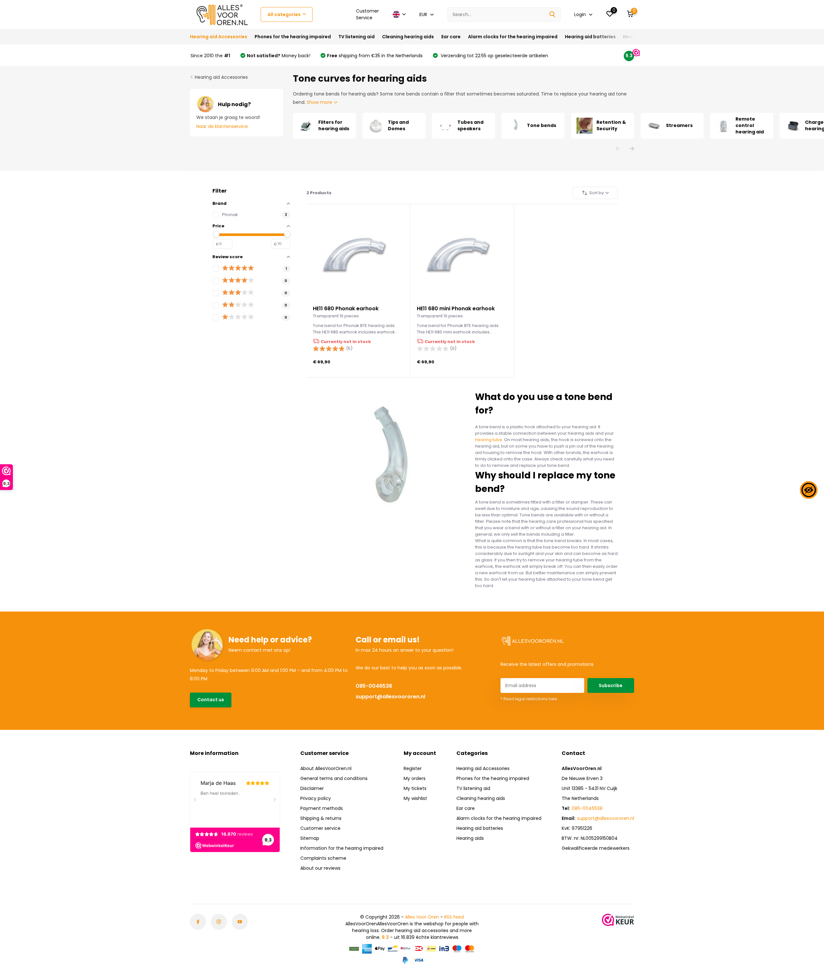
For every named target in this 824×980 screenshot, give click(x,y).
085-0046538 (374, 686)
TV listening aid (356, 36)
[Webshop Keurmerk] (618, 920)
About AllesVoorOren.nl (325, 768)
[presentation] (617, 149)
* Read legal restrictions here (529, 699)
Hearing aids (470, 838)
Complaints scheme (323, 858)
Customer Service (367, 14)
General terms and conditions (334, 778)
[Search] (553, 14)
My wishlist (415, 798)
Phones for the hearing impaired (293, 36)
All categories (284, 14)
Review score (227, 257)
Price (218, 226)
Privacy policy (315, 798)
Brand (219, 203)
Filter (219, 191)
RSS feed (454, 917)
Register (413, 768)
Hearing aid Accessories (218, 36)
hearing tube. (489, 440)
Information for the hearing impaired (341, 848)
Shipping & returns (321, 818)
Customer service (320, 828)
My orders (415, 778)
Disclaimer (312, 788)
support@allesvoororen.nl (390, 696)
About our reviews (320, 868)
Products (319, 193)
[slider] (216, 234)
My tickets (415, 788)
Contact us (210, 699)
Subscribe (611, 685)
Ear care (451, 36)
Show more (320, 102)
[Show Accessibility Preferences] (809, 490)
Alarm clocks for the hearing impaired (512, 36)
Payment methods (321, 808)
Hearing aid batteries (590, 36)
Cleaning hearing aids (408, 36)
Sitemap (309, 838)
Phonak (230, 215)
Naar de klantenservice (222, 126)
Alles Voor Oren (422, 917)
